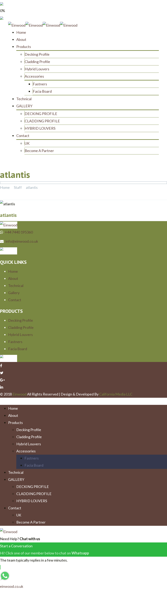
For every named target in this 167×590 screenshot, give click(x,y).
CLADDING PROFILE (42, 121)
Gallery (14, 292)
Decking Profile (37, 54)
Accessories (34, 76)
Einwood (19, 394)
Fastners (40, 84)
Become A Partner (39, 150)
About (21, 39)
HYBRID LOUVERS (40, 128)
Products (23, 46)
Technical (24, 99)
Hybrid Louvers (37, 69)
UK (27, 143)
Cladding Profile (37, 61)
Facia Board (42, 91)
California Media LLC (115, 394)
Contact (22, 135)
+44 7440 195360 (19, 232)
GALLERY (24, 106)
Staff (17, 187)
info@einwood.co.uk (21, 241)
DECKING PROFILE (41, 113)
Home (21, 32)
